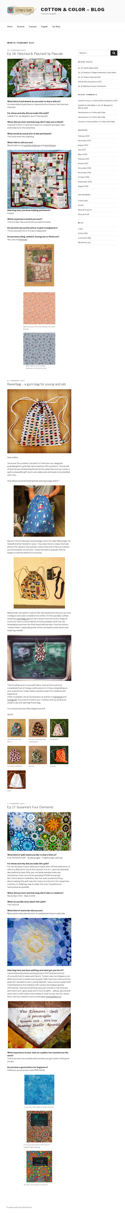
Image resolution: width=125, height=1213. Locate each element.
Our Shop (56, 27)
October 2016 (83, 177)
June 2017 (82, 150)
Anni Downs (50, 145)
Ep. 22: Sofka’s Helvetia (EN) (89, 77)
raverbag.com (22, 619)
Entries (83, 233)
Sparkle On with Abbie (87, 105)
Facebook (58, 697)
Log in (80, 229)
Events (81, 205)
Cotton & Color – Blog (73, 9)
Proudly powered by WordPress (19, 1207)
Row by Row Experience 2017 (90, 82)
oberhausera (83, 112)
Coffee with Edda (98, 112)
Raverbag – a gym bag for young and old (36, 384)
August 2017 (83, 145)
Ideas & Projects (85, 210)
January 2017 (83, 163)
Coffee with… (83, 201)
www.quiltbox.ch (53, 997)
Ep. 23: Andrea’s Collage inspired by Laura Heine (97, 72)
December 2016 (84, 168)
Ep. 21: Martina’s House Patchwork (92, 86)
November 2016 (84, 173)
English (44, 27)
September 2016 (85, 182)
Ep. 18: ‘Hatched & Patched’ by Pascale (35, 54)
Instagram (12, 700)
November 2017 (84, 141)
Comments (84, 238)
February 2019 (83, 136)
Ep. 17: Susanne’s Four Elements (30, 807)
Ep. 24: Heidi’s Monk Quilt (88, 68)
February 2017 (83, 159)
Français (32, 27)
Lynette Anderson (32, 145)
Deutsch (20, 27)
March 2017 (82, 154)
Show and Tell (83, 214)
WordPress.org (84, 242)
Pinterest (22, 239)
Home (9, 27)
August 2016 (83, 186)
